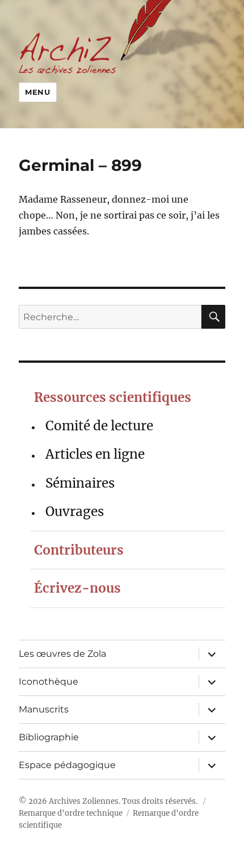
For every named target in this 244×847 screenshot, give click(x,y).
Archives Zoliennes (84, 801)
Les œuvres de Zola (62, 653)
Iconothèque (48, 681)
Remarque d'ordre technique (71, 813)
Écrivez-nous (77, 588)
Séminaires (80, 483)
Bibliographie (49, 737)
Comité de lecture (99, 426)
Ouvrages (74, 511)
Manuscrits (44, 709)
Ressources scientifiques (112, 397)
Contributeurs (79, 550)
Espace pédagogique (67, 765)
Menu (37, 92)
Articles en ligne (95, 454)
